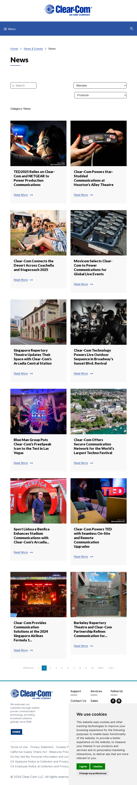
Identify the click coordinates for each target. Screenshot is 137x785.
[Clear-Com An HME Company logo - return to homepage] (31, 694)
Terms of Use (19, 747)
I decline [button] (97, 766)
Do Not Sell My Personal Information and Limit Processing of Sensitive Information (63, 756)
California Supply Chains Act (28, 752)
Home (14, 48)
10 (92, 668)
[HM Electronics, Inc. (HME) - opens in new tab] (17, 732)
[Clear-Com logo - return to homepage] (68, 10)
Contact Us (78, 701)
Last (111, 668)
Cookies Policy (65, 747)
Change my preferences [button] (93, 773)
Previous (28, 668)
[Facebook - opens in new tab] (113, 701)
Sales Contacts (97, 703)
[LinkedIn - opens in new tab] (118, 701)
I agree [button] (83, 766)
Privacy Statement (41, 747)
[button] (132, 29)
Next (101, 668)
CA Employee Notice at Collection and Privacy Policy (44, 766)
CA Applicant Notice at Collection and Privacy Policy (43, 761)
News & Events (33, 48)
